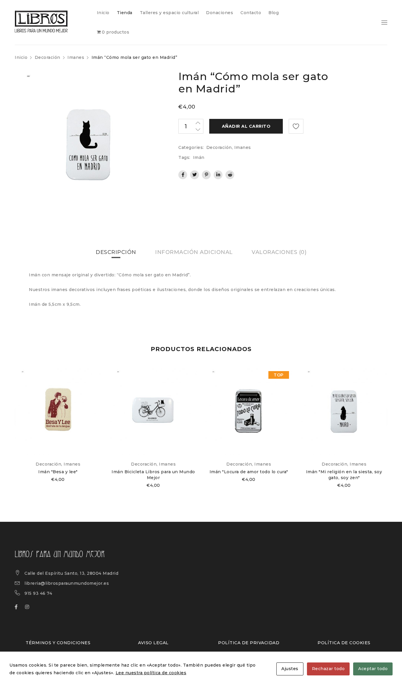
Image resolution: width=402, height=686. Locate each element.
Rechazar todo (328, 668)
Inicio (21, 57)
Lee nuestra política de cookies (151, 672)
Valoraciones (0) (279, 252)
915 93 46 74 (38, 593)
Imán (199, 157)
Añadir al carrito (246, 126)
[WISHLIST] (296, 126)
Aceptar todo (373, 668)
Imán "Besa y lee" (58, 471)
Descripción (116, 252)
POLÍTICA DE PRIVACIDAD (248, 642)
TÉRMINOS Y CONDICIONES (58, 642)
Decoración (47, 57)
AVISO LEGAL (153, 642)
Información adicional (194, 252)
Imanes (75, 57)
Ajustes (289, 668)
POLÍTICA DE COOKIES (344, 642)
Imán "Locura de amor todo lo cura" (249, 471)
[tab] (116, 252)
